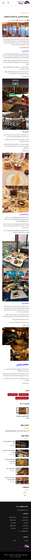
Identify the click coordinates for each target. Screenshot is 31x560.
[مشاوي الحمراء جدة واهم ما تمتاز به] (22, 453)
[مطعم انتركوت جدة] (22, 471)
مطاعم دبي (26, 523)
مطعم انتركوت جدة (11, 469)
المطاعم (24, 493)
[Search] (8, 3)
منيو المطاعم (25, 517)
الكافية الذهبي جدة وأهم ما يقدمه (22, 417)
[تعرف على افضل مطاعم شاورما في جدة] (22, 462)
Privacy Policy (18, 557)
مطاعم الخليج (13, 526)
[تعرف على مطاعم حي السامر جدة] (22, 444)
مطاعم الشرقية (13, 520)
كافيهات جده (25, 528)
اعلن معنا (12, 557)
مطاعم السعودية (12, 517)
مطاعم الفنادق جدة (13, 395)
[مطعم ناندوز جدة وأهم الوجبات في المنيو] (22, 480)
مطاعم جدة (13, 523)
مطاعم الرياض (25, 520)
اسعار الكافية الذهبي (24, 395)
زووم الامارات (25, 526)
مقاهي (25, 495)
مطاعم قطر (13, 528)
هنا (22, 76)
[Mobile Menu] (3, 3)
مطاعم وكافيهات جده (23, 531)
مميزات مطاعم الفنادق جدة (22, 398)
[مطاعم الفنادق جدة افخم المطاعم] (15, 29)
